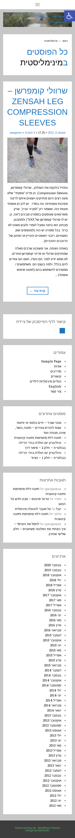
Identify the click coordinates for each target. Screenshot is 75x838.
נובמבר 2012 (52, 775)
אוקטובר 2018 (52, 575)
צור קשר (55, 391)
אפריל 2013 (53, 750)
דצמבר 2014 (53, 670)
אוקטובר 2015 (52, 640)
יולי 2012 (55, 795)
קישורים (56, 376)
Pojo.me (31, 828)
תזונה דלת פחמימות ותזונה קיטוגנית (37, 437)
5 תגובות (30, 132)
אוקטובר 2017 (52, 595)
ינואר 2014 (54, 710)
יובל (58, 509)
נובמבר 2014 (52, 675)
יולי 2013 (55, 735)
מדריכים (55, 371)
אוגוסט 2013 (53, 730)
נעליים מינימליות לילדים (45, 381)
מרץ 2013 (55, 755)
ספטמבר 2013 (51, 725)
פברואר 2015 (52, 665)
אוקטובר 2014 (51, 680)
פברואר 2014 (52, 705)
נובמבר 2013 (52, 715)
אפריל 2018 (53, 585)
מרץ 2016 (55, 625)
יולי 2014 (55, 690)
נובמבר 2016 (52, 610)
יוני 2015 (55, 645)
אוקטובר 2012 (52, 780)
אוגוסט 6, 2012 (56, 132)
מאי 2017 (55, 600)
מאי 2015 (55, 650)
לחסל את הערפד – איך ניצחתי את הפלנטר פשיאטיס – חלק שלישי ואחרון (39, 529)
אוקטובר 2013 (52, 720)
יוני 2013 (55, 740)
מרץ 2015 (55, 660)
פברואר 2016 (52, 630)
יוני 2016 (55, 615)
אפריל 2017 (53, 605)
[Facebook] (62, 330)
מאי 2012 (55, 805)
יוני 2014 (55, 695)
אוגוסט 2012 (53, 790)
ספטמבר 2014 (51, 685)
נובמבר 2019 (52, 570)
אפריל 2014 (53, 700)
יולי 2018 (55, 580)
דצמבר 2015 (53, 635)
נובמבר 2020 (52, 565)
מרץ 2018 (54, 590)
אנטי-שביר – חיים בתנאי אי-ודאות (39, 422)
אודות (57, 366)
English (55, 386)
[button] (69, 15)
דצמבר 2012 (53, 770)
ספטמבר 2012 (51, 785)
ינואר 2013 (54, 765)
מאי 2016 (55, 620)
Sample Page (51, 361)
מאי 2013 (55, 745)
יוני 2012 (55, 800)
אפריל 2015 (53, 655)
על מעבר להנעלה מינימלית (33, 509)
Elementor (43, 830)
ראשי (65, 40)
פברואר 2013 (52, 760)
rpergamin (16, 132)
